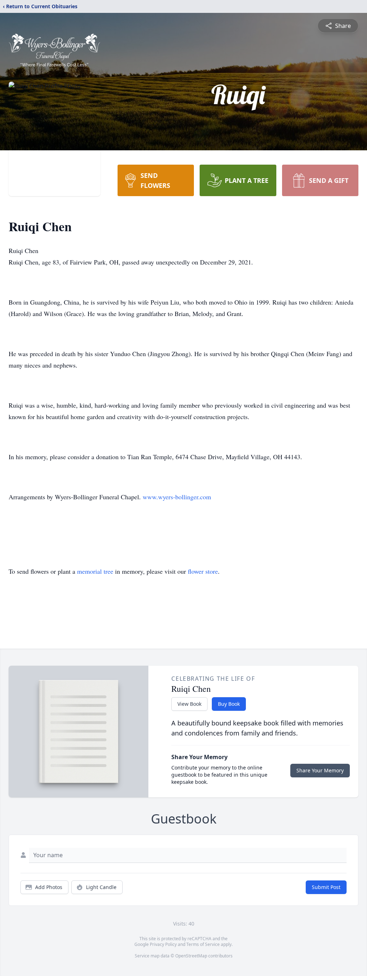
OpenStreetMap (191, 956)
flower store (203, 571)
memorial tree (95, 571)
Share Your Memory (320, 770)
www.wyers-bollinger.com (177, 496)
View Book (189, 703)
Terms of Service (203, 944)
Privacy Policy (163, 944)
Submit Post (326, 887)
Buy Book (229, 703)
